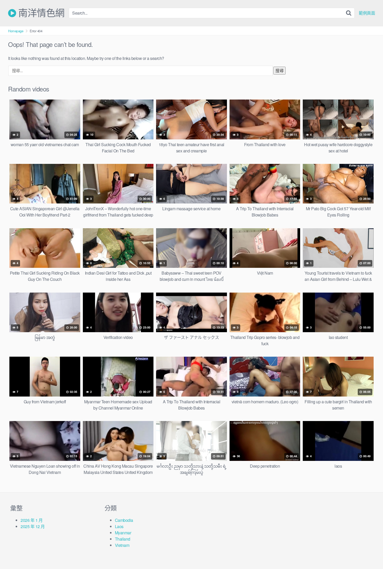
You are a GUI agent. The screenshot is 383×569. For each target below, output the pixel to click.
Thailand (122, 539)
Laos (119, 526)
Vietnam (122, 545)
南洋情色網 (40, 13)
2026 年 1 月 (31, 520)
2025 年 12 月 (33, 526)
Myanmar (123, 533)
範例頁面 (367, 13)
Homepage (15, 30)
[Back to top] (369, 552)
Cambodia (124, 520)
